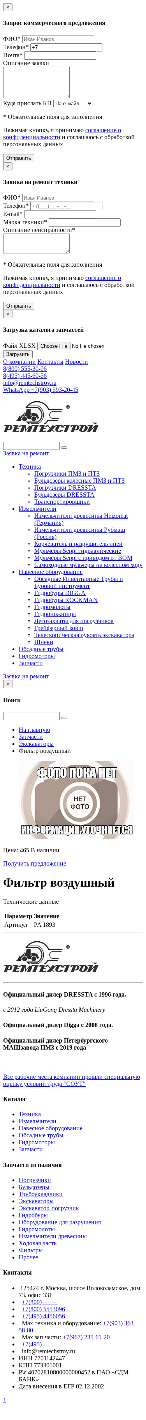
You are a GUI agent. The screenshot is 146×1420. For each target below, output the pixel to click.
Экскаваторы (36, 1201)
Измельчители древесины (53, 1236)
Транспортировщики (62, 501)
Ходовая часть (37, 1243)
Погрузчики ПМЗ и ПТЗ (67, 473)
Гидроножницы (55, 614)
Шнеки (43, 642)
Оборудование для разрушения (60, 1222)
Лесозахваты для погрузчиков (74, 621)
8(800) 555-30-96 (25, 368)
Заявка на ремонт (26, 453)
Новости (76, 361)
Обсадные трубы (41, 649)
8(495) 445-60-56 (25, 375)
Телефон (16, 47)
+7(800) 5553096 (43, 1309)
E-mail (13, 214)
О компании (19, 361)
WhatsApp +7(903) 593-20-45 (40, 389)
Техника (30, 466)
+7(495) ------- (39, 1344)
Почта (13, 55)
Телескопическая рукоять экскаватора (84, 635)
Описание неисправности (39, 230)
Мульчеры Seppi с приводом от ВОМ (83, 557)
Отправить (18, 158)
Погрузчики (35, 1180)
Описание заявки (26, 63)
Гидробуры (33, 1215)
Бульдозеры (34, 1187)
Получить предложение (34, 863)
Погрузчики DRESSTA (65, 487)
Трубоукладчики (41, 1194)
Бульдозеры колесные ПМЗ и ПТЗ (79, 480)
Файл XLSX (19, 345)
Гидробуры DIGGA (60, 593)
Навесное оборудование (51, 571)
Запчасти (31, 663)
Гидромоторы (37, 656)
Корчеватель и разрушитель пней (78, 543)
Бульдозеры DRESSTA (64, 494)
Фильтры (31, 1250)
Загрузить (18, 354)
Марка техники (25, 222)
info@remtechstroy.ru (29, 382)
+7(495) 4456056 (43, 1316)
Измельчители (37, 508)
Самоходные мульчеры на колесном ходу (88, 564)
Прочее (28, 1257)
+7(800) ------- (39, 1302)
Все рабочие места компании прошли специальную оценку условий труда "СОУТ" (71, 1080)
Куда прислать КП (27, 103)
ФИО (12, 38)
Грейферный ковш (58, 628)
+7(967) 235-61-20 (86, 1337)
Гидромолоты (52, 607)
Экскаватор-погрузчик (49, 1208)
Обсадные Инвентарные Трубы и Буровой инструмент (78, 582)
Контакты (50, 361)
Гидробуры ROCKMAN (66, 600)
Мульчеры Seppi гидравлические (77, 550)
